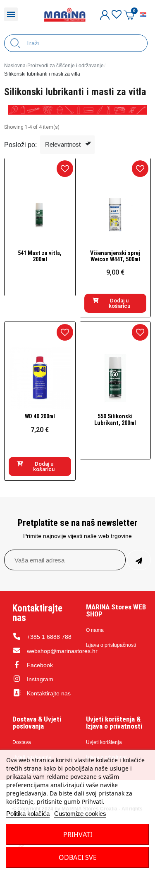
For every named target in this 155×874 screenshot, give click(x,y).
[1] (139, 560)
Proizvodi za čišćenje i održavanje (65, 66)
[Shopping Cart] (129, 15)
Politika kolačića (28, 813)
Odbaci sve (78, 857)
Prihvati (77, 834)
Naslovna (15, 66)
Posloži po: (20, 144)
